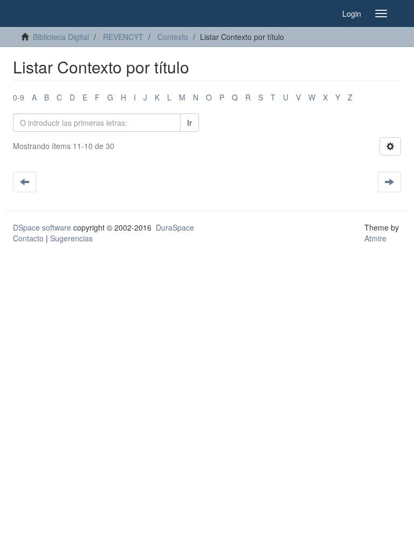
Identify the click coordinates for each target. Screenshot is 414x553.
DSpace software (42, 227)
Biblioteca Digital (61, 36)
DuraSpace (175, 227)
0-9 (18, 97)
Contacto (28, 238)
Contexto (172, 36)
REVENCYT (123, 36)
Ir (189, 122)
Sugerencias (71, 238)
